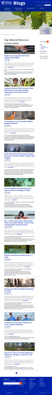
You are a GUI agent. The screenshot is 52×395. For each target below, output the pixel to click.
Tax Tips (9, 275)
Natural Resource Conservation (20, 71)
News (18, 205)
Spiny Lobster (23, 206)
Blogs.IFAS (43, 46)
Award (8, 271)
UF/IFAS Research (26, 135)
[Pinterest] (7, 385)
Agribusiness (10, 366)
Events (21, 69)
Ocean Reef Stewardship (21, 241)
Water (5, 70)
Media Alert (17, 240)
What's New (31, 387)
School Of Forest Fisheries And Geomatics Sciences (14, 106)
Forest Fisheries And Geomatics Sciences (18, 136)
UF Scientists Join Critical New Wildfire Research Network (18, 122)
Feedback (31, 382)
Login (30, 388)
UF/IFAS (32, 69)
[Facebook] (3, 385)
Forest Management (15, 306)
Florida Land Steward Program (21, 271)
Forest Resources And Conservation (17, 137)
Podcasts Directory (32, 384)
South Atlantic (14, 74)
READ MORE (10, 67)
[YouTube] (9, 385)
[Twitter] (5, 385)
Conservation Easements (17, 305)
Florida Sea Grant (10, 71)
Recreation (6, 170)
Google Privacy (42, 383)
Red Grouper (22, 205)
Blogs (19, 3)
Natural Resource (29, 240)
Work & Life (21, 384)
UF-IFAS (26, 106)
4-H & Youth (21, 385)
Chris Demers (8, 259)
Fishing (19, 238)
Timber (13, 308)
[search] (48, 42)
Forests (9, 135)
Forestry (25, 137)
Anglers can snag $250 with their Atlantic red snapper (16, 57)
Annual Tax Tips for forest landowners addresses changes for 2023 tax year (18, 354)
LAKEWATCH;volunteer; (14, 337)
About (30, 380)
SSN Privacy (41, 382)
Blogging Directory (32, 383)
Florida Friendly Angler (25, 238)
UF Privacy (41, 380)
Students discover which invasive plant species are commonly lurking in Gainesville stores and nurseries (18, 90)
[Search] (35, 2)
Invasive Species (17, 103)
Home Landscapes (22, 383)
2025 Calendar (9, 305)
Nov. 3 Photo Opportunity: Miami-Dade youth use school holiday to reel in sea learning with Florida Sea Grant (19, 223)
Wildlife (31, 170)
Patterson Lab (7, 73)
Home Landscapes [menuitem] (30, 8)
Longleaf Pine (12, 272)
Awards (8, 337)
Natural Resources (27, 69)
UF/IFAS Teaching (15, 237)
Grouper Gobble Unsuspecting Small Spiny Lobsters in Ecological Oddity (17, 189)
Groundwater (6, 272)
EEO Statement (42, 385)
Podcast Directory (39, 5)
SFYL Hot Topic (12, 270)
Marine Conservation (11, 240)
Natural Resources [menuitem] (19, 8)
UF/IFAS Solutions (44, 47)
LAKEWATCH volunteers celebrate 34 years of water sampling (18, 324)
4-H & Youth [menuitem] (7, 9)
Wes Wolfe (7, 59)
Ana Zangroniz (9, 238)
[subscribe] (21, 383)
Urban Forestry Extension (13, 107)
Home (2, 34)
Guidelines (31, 385)
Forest (8, 136)
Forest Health (28, 136)
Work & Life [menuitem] (42, 8)
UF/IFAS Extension (16, 170)
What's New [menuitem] (18, 9)
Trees (5, 140)
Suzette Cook (8, 94)
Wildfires (12, 140)
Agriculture (21, 380)
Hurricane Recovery (23, 306)
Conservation (17, 69)
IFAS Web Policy (42, 384)
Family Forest (12, 271)
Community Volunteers (12, 336)
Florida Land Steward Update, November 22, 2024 (19, 290)
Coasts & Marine (11, 69)
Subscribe (48, 5)
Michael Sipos (22, 240)
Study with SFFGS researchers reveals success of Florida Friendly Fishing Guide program (19, 156)
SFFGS (9, 74)
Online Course (11, 273)
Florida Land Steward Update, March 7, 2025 (18, 256)
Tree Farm (14, 275)
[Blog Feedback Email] (11, 385)
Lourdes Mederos (9, 226)
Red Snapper (12, 73)
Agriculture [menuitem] (7, 8)
